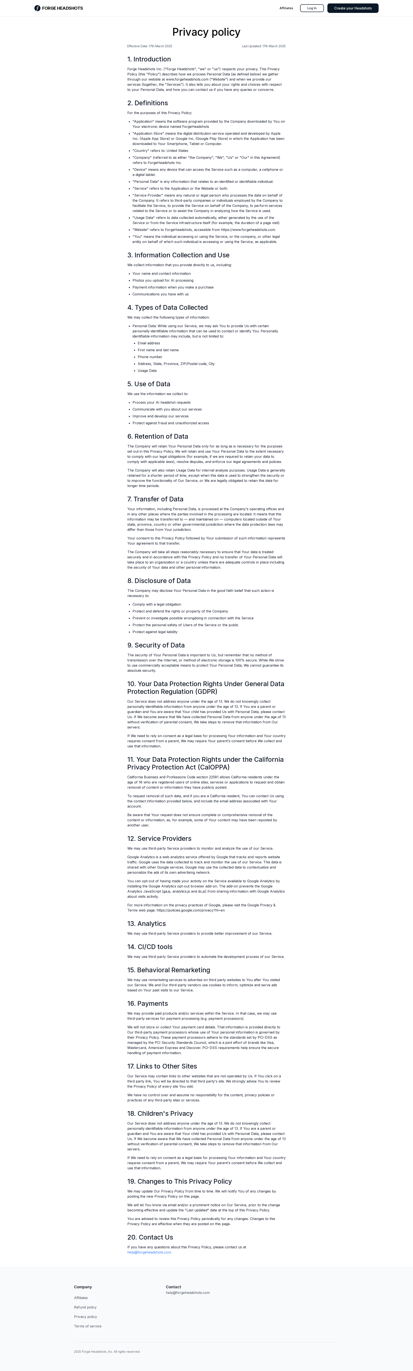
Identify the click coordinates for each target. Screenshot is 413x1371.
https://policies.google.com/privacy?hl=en (191, 910)
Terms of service (88, 1326)
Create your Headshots (353, 8)
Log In (312, 8)
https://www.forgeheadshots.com (248, 229)
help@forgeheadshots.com (149, 1252)
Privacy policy (85, 1317)
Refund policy (85, 1307)
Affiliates (286, 8)
